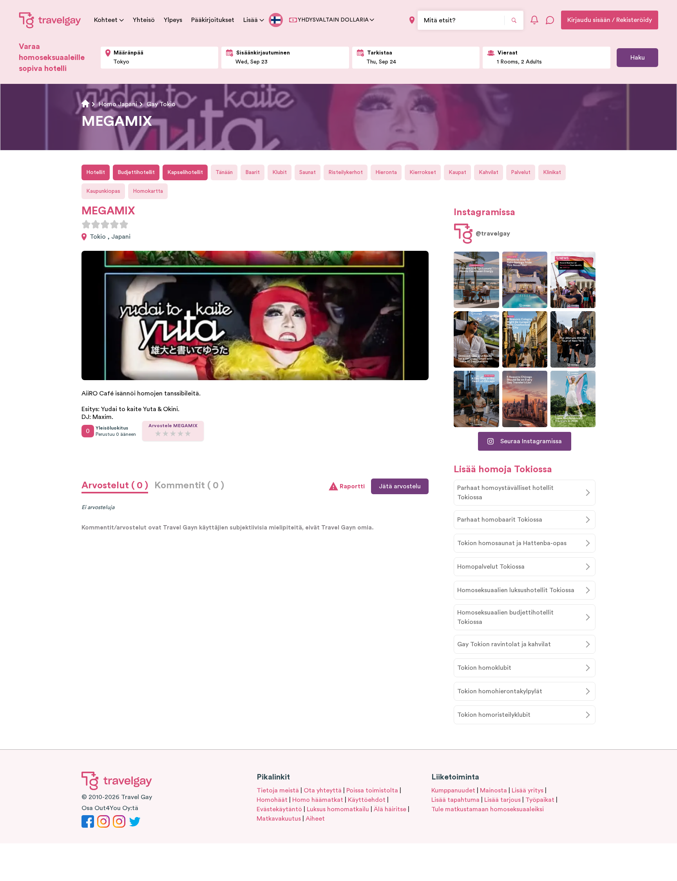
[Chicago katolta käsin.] (476, 399)
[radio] (86, 224)
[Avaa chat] (550, 20)
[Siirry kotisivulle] (50, 20)
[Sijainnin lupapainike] (412, 20)
